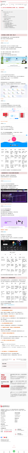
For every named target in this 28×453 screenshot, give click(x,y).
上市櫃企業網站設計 (3, 416)
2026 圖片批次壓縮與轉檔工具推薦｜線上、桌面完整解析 (21, 4)
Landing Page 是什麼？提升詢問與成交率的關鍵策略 (17, 386)
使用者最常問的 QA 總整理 (6, 21)
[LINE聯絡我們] (14, 451)
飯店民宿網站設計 (3, 414)
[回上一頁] (14, 359)
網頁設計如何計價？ (3, 426)
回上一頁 (6, 4)
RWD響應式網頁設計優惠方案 (4, 425)
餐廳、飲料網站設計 (3, 415)
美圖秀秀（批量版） (6, 19)
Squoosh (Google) (6, 15)
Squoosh (4, 123)
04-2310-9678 (8, 431)
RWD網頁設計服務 (3, 420)
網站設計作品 (17, 418)
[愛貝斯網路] (3, 1)
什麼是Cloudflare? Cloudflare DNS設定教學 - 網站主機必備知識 (18, 392)
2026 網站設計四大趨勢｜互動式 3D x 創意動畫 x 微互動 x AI (7, 359)
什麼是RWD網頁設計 (17, 416)
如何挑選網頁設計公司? (17, 415)
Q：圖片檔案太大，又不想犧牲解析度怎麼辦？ (9, 27)
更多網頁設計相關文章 (4, 386)
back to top (14, 447)
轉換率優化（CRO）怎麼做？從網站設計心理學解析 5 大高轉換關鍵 (18, 381)
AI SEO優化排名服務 (3, 422)
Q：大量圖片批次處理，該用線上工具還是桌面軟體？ (10, 25)
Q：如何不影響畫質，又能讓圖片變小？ (9, 23)
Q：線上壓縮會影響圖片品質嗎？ (8, 24)
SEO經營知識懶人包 (17, 414)
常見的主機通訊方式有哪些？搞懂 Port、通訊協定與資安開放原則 (18, 375)
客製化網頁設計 (3, 421)
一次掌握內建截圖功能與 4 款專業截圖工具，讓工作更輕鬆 (21, 359)
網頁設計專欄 (12, 4)
